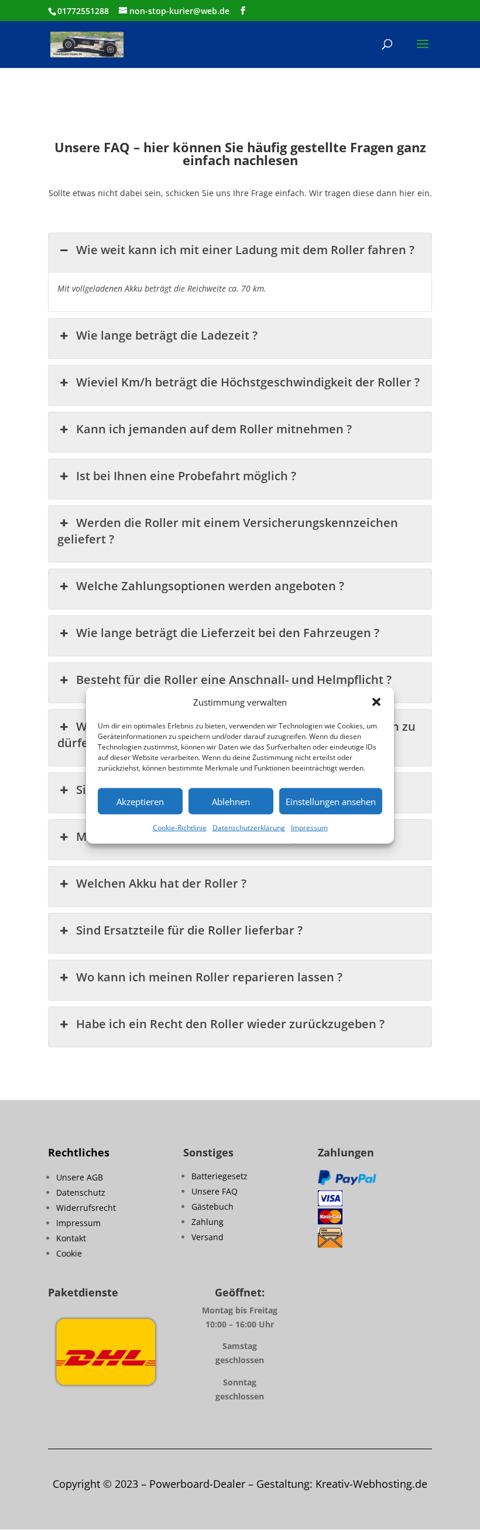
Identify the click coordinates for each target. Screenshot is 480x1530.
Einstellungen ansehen (331, 801)
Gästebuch (212, 1206)
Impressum (309, 828)
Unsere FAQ (214, 1191)
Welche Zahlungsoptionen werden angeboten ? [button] (210, 586)
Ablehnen (231, 801)
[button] (376, 702)
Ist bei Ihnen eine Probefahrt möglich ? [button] (186, 476)
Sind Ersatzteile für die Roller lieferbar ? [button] (189, 930)
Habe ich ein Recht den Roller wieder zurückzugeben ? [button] (230, 1024)
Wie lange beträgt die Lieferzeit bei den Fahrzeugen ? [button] (227, 633)
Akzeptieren (140, 801)
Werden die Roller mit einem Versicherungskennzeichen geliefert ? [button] (227, 531)
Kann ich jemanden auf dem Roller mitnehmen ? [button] (214, 429)
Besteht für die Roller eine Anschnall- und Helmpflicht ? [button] (234, 679)
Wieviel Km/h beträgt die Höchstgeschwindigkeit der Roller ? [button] (248, 382)
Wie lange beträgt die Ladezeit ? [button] (167, 335)
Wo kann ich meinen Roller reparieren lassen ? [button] (209, 977)
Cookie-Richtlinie (180, 828)
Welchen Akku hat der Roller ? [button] (161, 883)
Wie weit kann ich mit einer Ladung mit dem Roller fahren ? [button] (245, 250)
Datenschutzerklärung (248, 828)
